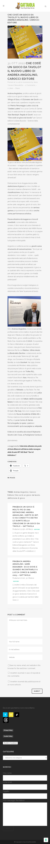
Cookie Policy (8, 736)
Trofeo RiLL (30, 371)
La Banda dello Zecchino (16, 353)
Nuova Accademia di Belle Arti (28, 414)
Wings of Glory (14, 99)
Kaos (25, 378)
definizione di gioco (16, 498)
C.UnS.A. (29, 341)
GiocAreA (23, 362)
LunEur (39, 393)
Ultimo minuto (35, 350)
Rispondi (37, 529)
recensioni (27, 82)
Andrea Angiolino (21, 492)
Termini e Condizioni (10, 743)
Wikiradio (19, 390)
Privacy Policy (8, 730)
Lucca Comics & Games (24, 420)
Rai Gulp (18, 411)
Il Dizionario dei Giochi (30, 99)
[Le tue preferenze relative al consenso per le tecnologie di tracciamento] (46, 840)
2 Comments (30, 85)
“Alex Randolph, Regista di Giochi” (20, 115)
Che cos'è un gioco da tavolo (27, 495)
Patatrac (26, 350)
